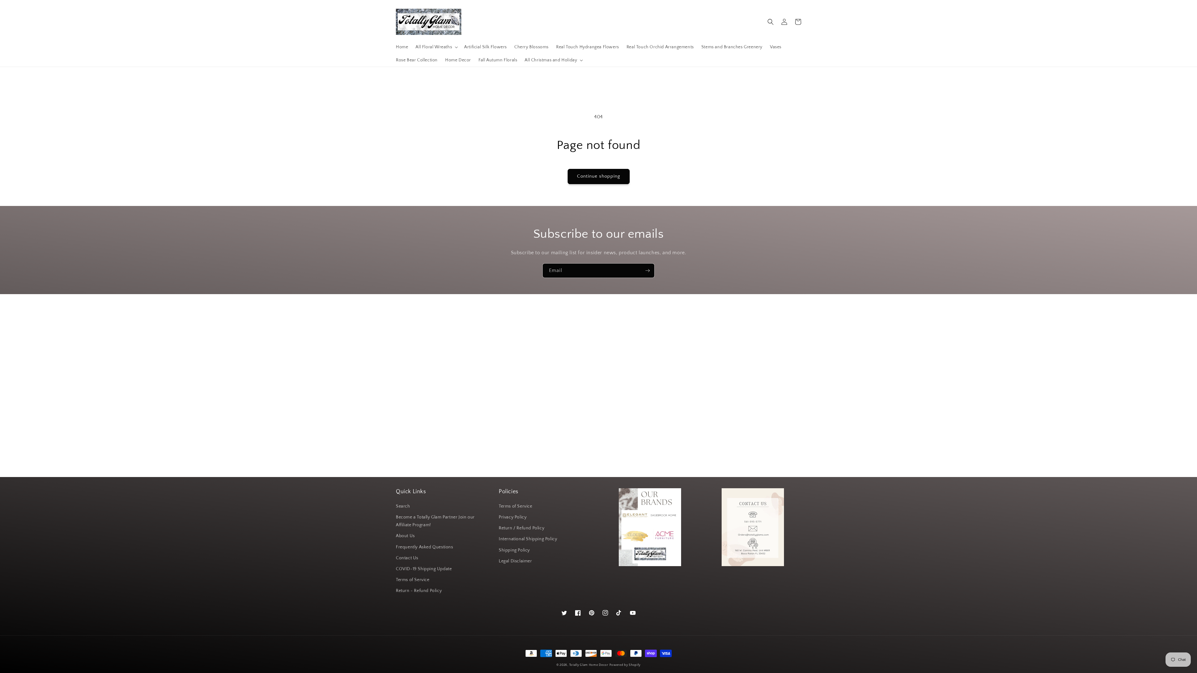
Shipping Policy (514, 550)
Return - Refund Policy (419, 590)
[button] (436, 47)
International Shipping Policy (528, 539)
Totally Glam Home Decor (588, 665)
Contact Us (407, 558)
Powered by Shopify (625, 665)
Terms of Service (413, 579)
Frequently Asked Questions (424, 547)
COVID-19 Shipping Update (424, 568)
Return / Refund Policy (521, 528)
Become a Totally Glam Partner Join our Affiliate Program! (435, 521)
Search (403, 506)
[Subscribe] (647, 270)
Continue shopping (598, 176)
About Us (405, 535)
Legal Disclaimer (515, 561)
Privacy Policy (512, 517)
